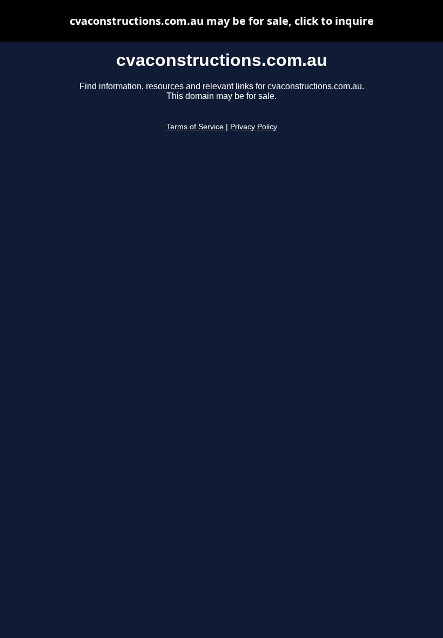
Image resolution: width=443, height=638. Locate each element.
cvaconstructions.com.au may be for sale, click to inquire (222, 21)
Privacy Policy (253, 127)
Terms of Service (195, 127)
